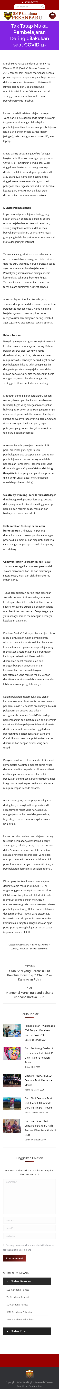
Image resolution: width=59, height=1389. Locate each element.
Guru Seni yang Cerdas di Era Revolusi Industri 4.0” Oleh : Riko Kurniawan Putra (39, 1055)
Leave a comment (39, 948)
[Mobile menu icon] (52, 15)
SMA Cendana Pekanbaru (20, 1319)
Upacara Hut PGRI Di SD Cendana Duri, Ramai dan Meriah (39, 1080)
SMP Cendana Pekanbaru (20, 1312)
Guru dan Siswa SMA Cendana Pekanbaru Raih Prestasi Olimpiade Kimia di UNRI (40, 1127)
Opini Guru (23, 944)
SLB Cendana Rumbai (18, 1289)
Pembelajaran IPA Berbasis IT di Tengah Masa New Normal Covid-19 (40, 1030)
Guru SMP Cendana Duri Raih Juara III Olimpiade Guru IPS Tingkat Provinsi (39, 1103)
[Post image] (12, 1030)
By (39, 944)
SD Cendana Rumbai (18, 1304)
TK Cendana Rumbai (18, 1297)
